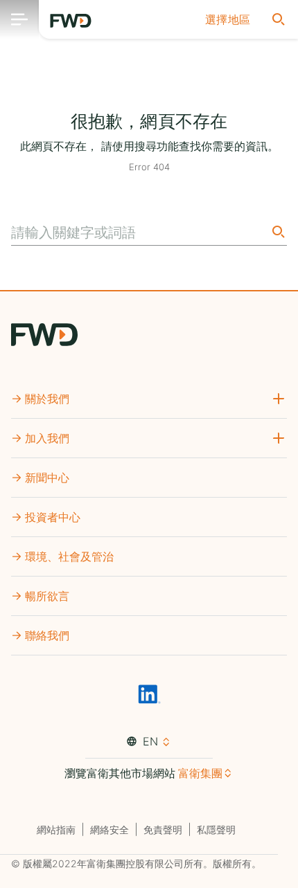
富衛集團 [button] (200, 773)
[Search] (277, 231)
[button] (228, 19)
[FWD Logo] (70, 21)
